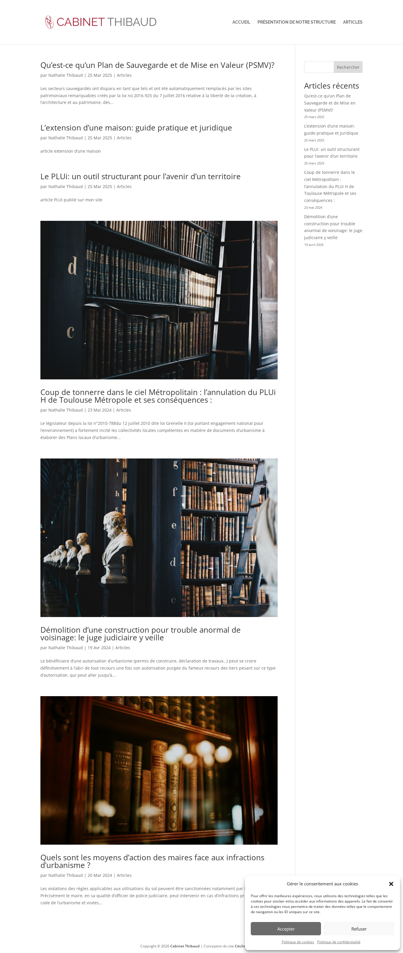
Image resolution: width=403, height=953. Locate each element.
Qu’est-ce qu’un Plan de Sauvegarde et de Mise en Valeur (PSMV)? (157, 65)
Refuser (359, 929)
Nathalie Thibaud (65, 75)
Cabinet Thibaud (185, 946)
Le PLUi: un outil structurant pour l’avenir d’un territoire (140, 176)
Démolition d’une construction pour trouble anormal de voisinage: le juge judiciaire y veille (140, 633)
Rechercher (348, 67)
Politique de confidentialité (339, 941)
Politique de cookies (298, 941)
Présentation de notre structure (297, 22)
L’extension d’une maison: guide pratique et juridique (136, 127)
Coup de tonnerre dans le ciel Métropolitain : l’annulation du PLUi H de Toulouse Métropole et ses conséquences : (158, 396)
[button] (391, 884)
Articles (353, 22)
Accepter (286, 929)
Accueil (241, 22)
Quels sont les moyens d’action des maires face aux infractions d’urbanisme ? (152, 861)
